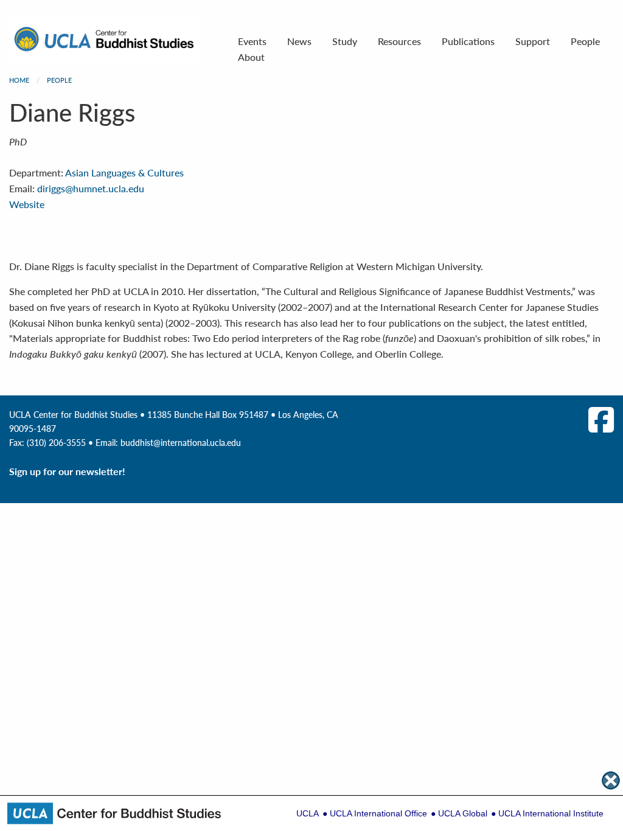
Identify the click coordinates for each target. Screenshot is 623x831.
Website (26, 204)
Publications (468, 41)
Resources (399, 41)
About (251, 57)
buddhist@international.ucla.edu (180, 442)
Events (252, 41)
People (585, 41)
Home (19, 80)
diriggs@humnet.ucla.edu (90, 188)
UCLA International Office (378, 813)
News (299, 41)
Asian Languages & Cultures (124, 172)
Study (344, 41)
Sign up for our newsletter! (67, 471)
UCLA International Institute (551, 813)
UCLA (307, 813)
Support (532, 41)
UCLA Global (462, 813)
